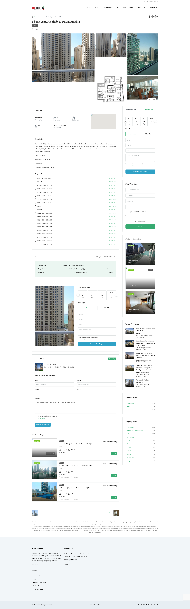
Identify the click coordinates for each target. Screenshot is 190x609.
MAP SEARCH (121, 8)
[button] (104, 118)
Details (114, 454)
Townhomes (130, 457)
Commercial (130, 444)
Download (112, 178)
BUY (88, 8)
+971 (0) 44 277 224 (52, 367)
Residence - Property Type (135, 430)
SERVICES (141, 8)
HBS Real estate (65, 455)
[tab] (131, 109)
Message (37, 398)
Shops (129, 461)
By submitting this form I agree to (89, 338)
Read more (35, 565)
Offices (129, 450)
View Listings (112, 359)
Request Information (42, 424)
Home (35, 17)
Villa (128, 434)
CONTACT (153, 8)
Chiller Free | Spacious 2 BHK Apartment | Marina (76, 488)
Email (37, 389)
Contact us (67, 564)
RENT (97, 8)
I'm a (79, 389)
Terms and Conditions (95, 605)
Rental (35, 25)
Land (128, 440)
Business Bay (36, 586)
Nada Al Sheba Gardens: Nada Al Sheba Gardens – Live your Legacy (145, 331)
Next (110, 513)
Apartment (42, 17)
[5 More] (142, 87)
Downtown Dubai (38, 589)
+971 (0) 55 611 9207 (68, 367)
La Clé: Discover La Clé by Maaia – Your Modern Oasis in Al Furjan (145, 355)
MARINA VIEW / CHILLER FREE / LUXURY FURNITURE (80, 466)
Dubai (35, 579)
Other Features (141, 221)
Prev (41, 513)
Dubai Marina (37, 576)
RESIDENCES (108, 8)
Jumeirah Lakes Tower (39, 582)
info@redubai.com (71, 559)
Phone (79, 380)
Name (37, 380)
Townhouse (130, 437)
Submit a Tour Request (97, 344)
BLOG (131, 8)
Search (140, 226)
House (129, 447)
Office (129, 454)
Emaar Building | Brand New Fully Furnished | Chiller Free (79, 444)
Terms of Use (83, 339)
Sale (128, 410)
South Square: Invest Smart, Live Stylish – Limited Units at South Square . (145, 343)
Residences (130, 403)
